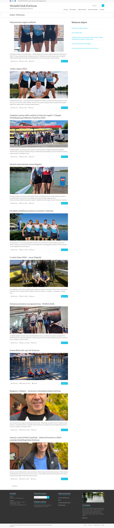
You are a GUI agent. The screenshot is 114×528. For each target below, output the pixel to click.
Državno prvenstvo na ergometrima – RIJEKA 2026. (32, 304)
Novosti (32, 61)
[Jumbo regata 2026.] (39, 72)
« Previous (14, 486)
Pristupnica (90, 525)
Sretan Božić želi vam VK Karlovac (25, 350)
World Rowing (61, 505)
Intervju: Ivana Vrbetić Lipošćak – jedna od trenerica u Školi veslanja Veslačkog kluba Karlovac (35, 438)
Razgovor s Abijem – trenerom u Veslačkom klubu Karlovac (35, 391)
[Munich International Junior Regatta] (39, 167)
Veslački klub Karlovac (23, 5)
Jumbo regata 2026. (18, 68)
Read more (64, 61)
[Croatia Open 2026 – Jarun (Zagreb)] (39, 260)
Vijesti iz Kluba (82, 9)
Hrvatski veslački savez (63, 497)
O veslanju (86, 505)
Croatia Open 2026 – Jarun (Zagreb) (25, 257)
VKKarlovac (15, 61)
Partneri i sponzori (93, 9)
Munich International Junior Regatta (25, 164)
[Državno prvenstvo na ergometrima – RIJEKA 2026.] (39, 307)
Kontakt (102, 9)
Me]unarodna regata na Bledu (23, 22)
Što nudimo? (73, 9)
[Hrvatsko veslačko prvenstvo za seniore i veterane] (39, 214)
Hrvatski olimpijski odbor (64, 502)
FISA (59, 500)
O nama (66, 9)
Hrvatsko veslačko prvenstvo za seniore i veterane (31, 211)
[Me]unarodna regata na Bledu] (39, 25)
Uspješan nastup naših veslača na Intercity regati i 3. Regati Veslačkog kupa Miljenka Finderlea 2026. (35, 116)
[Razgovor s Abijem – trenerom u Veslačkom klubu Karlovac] (39, 394)
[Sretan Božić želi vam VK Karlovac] (39, 353)
